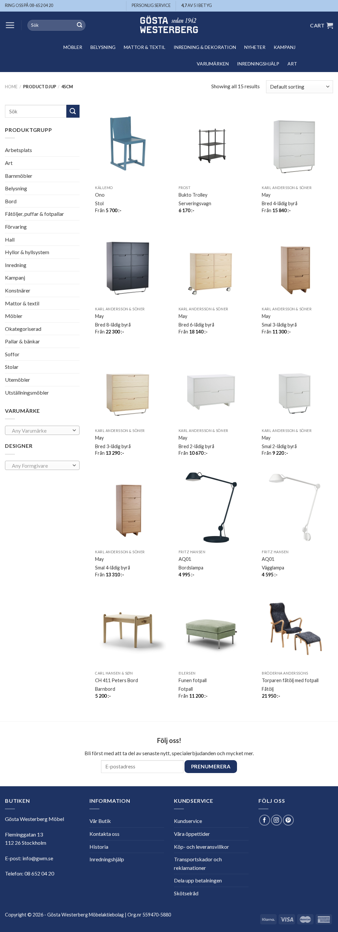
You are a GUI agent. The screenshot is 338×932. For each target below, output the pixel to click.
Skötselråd (186, 893)
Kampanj (284, 47)
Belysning (103, 47)
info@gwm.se (37, 858)
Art (292, 63)
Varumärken (213, 63)
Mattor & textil (144, 47)
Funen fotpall (193, 680)
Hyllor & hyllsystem (27, 252)
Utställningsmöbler (27, 392)
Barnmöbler (18, 175)
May (266, 195)
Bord (11, 201)
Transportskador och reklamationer (198, 863)
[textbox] (40, 430)
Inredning (15, 265)
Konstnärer (17, 290)
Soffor (12, 354)
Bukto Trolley (193, 195)
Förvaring (16, 226)
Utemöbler (17, 379)
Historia (98, 846)
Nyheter (254, 47)
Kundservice (188, 821)
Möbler (72, 47)
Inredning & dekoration (205, 47)
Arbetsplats (18, 150)
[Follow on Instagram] (276, 820)
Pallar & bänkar (22, 341)
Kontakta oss (104, 834)
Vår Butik (100, 821)
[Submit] (79, 25)
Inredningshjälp (258, 63)
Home (11, 86)
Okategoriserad (23, 329)
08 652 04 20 (39, 873)
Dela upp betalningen (198, 880)
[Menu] (10, 25)
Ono (100, 195)
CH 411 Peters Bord (116, 680)
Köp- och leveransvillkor (201, 846)
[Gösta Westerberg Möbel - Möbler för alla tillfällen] (169, 25)
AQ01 (185, 559)
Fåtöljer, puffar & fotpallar (34, 214)
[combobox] (42, 430)
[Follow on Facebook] (264, 820)
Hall (10, 239)
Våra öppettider (192, 834)
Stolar (11, 367)
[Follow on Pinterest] (288, 820)
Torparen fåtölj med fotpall (290, 680)
